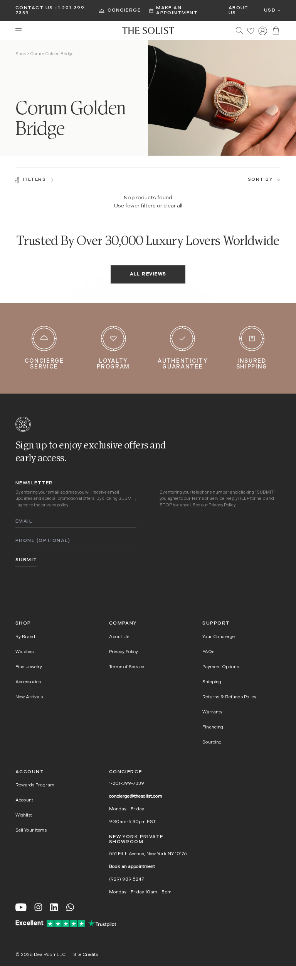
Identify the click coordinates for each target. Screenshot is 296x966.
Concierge (124, 10)
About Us (239, 10)
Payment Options (220, 667)
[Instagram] (38, 907)
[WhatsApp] (70, 907)
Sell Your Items (31, 830)
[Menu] (64, 30)
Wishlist (23, 815)
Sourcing (212, 742)
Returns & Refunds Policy (229, 697)
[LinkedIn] (54, 907)
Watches (24, 652)
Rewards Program (34, 785)
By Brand (25, 637)
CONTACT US (34, 8)
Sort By (260, 179)
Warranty (212, 712)
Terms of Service (207, 499)
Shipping (211, 682)
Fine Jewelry (28, 667)
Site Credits (85, 954)
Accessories (28, 682)
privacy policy (54, 505)
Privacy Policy (222, 505)
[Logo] (148, 30)
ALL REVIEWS (148, 274)
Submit (26, 560)
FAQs (208, 652)
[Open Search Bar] (239, 30)
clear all (172, 206)
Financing (212, 727)
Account (24, 800)
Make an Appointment (177, 10)
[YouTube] (21, 907)
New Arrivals (29, 697)
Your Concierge (218, 637)
